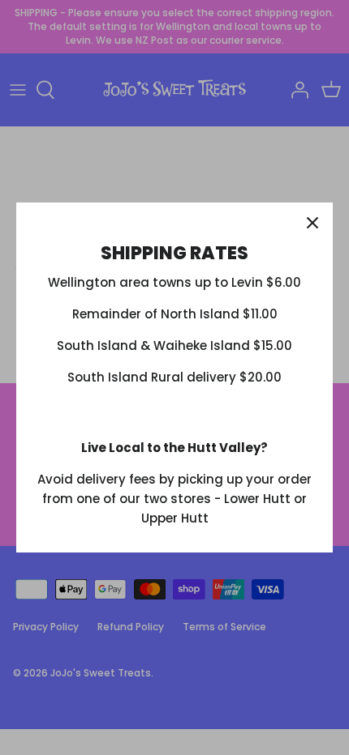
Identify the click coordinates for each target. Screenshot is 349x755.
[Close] (312, 223)
